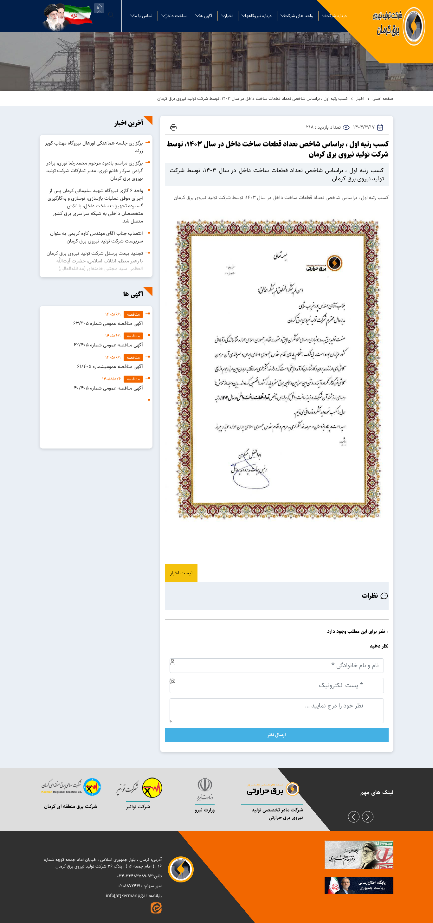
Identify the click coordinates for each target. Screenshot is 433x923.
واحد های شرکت (298, 15)
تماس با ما (142, 15)
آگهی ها (205, 15)
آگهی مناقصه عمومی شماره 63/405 (108, 323)
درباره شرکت (336, 15)
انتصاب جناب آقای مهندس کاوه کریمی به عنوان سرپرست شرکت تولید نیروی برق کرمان (96, 237)
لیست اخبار (181, 573)
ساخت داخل (175, 15)
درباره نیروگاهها (258, 15)
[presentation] (353, 817)
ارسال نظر (277, 735)
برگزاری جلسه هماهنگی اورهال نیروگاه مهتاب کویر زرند (94, 147)
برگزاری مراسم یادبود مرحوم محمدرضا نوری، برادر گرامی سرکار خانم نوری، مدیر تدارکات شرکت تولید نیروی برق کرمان (94, 170)
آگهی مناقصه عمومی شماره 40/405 (108, 388)
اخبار (228, 15)
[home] (99, 8)
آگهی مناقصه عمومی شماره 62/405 (108, 345)
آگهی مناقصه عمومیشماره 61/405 (110, 367)
